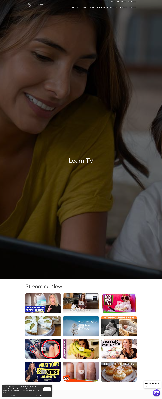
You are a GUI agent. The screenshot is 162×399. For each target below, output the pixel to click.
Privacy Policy (40, 395)
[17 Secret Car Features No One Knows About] (43, 349)
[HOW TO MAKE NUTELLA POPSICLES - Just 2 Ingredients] (81, 372)
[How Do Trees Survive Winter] (81, 326)
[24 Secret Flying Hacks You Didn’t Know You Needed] (43, 303)
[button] (156, 392)
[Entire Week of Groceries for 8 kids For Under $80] (119, 349)
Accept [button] (47, 389)
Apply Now (132, 2)
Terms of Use (14, 395)
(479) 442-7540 (103, 2)
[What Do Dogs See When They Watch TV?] (119, 303)
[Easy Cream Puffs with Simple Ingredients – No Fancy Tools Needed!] (119, 372)
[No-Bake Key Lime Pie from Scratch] (43, 326)
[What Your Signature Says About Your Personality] (43, 372)
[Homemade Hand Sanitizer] (81, 303)
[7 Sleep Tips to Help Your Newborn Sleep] (119, 326)
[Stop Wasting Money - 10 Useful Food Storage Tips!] (81, 349)
